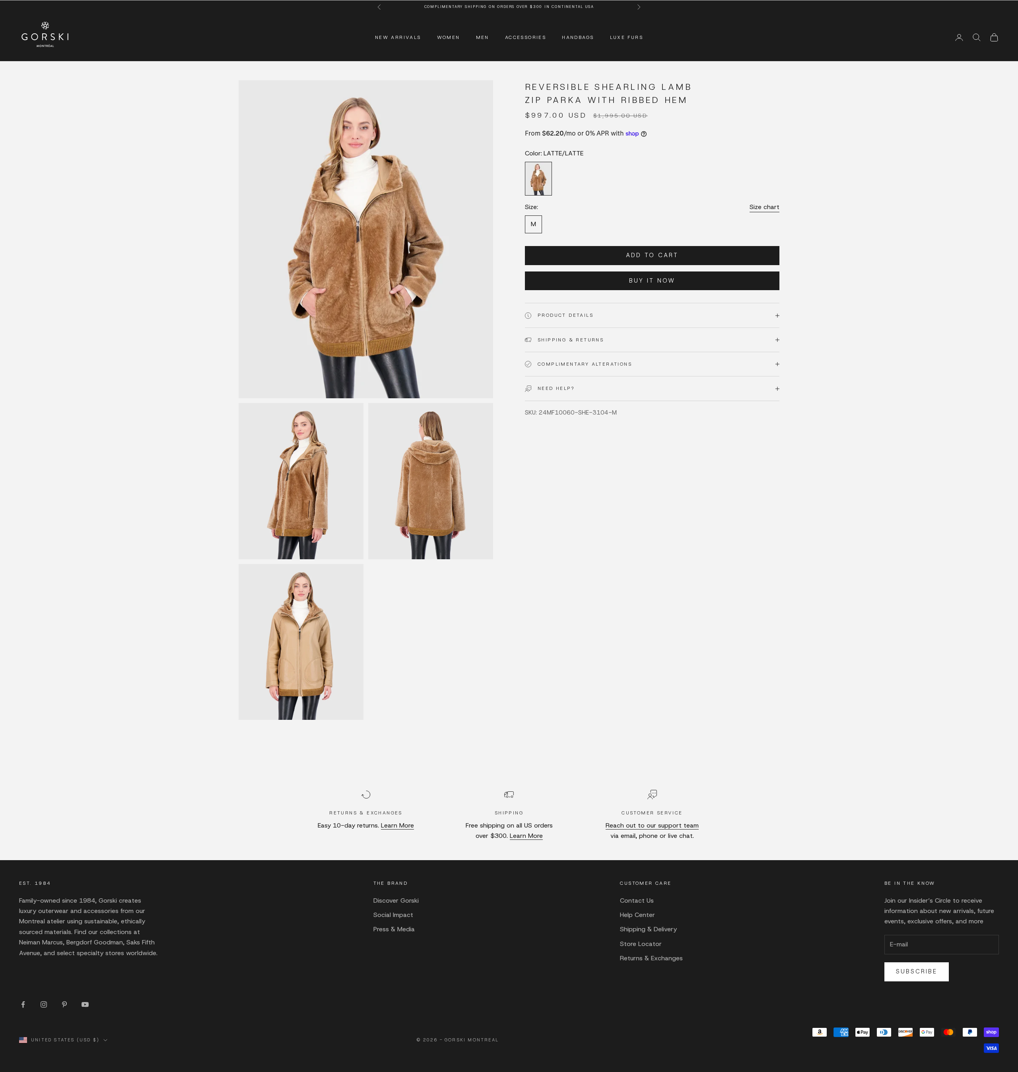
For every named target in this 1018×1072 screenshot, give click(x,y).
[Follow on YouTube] (85, 1004)
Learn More (397, 825)
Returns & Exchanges (651, 958)
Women (448, 37)
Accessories (525, 37)
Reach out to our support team (652, 825)
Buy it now (652, 281)
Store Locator (641, 944)
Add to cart (652, 256)
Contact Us (637, 900)
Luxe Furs (626, 37)
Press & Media (394, 929)
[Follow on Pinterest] (64, 1004)
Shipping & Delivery (648, 929)
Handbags (578, 37)
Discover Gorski (396, 900)
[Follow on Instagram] (44, 1004)
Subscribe (916, 971)
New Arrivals (398, 37)
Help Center (637, 915)
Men (482, 37)
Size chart (764, 207)
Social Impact (393, 915)
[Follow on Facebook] (23, 1004)
